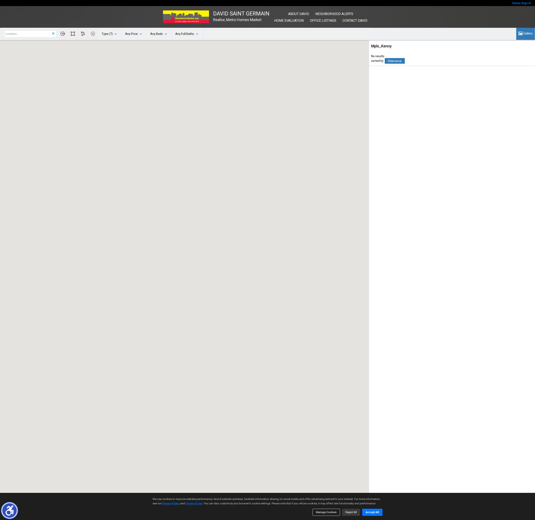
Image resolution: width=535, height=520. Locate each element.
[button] (9, 510)
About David (298, 14)
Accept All (372, 512)
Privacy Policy (171, 503)
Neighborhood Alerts (334, 14)
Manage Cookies (326, 512)
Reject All (351, 512)
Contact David (355, 21)
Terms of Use (194, 503)
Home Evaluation (289, 21)
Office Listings (323, 21)
